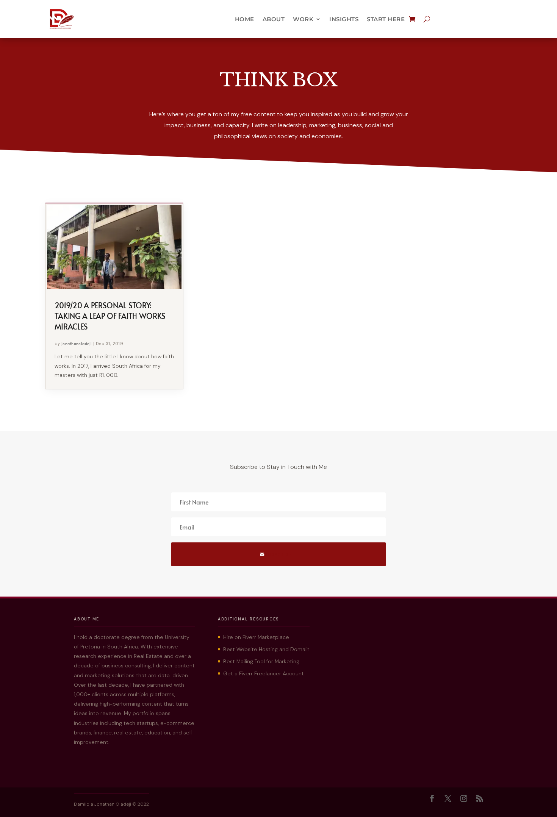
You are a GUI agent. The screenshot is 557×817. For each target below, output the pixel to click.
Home (244, 19)
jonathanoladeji (76, 343)
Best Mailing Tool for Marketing (261, 661)
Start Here (386, 19)
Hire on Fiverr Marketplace (256, 637)
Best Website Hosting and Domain (266, 649)
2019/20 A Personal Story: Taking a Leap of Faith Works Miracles (110, 316)
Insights (343, 19)
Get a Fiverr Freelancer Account (263, 673)
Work (303, 19)
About (274, 19)
